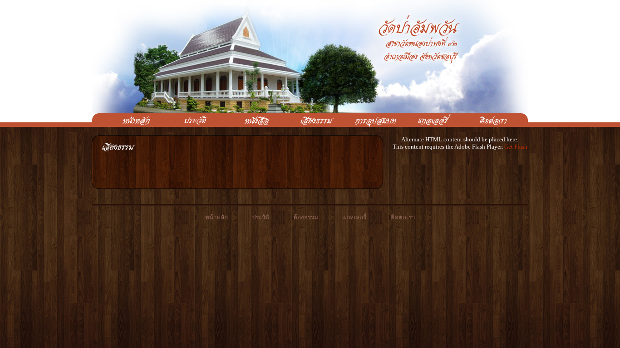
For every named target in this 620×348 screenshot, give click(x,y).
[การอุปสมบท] (369, 120)
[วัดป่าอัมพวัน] (132, 120)
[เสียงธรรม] (310, 120)
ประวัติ (260, 217)
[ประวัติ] (191, 120)
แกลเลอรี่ (354, 217)
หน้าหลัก (216, 217)
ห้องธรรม (305, 217)
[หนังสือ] (250, 120)
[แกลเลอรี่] (429, 120)
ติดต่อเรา (402, 217)
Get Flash (515, 146)
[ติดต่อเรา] (488, 120)
